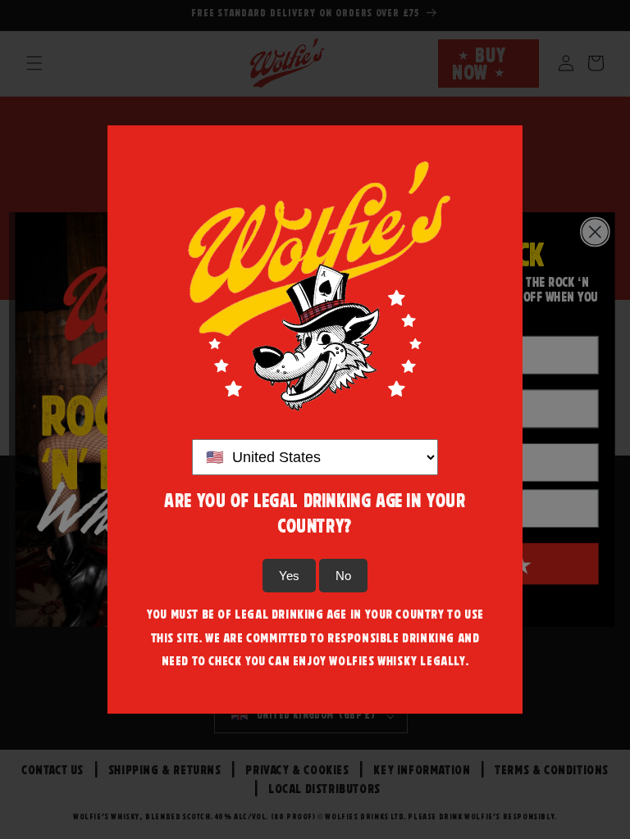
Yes (289, 576)
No (343, 576)
